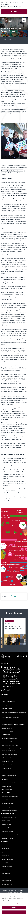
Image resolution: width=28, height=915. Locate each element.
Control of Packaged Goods (8, 807)
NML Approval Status (6, 828)
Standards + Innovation (7, 728)
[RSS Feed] (26, 656)
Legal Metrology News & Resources (10, 796)
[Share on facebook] (8, 596)
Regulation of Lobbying (7, 866)
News (10, 39)
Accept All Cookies (14, 912)
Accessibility (9, 892)
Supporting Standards (7, 708)
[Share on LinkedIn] (15, 596)
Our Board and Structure (7, 859)
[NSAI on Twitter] (21, 656)
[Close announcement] (26, 3)
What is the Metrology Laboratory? (10, 817)
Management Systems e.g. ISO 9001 (10, 745)
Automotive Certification (7, 761)
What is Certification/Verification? (9, 738)
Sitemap (5, 890)
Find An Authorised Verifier (8, 803)
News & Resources (6, 821)
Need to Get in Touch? (7, 870)
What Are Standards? (6, 698)
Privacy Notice (12, 890)
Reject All (14, 907)
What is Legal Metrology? (7, 793)
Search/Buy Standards (7, 705)
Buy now (14, 11)
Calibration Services (6, 824)
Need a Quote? (5, 779)
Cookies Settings (18, 892)
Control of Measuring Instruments (9, 810)
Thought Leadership (6, 880)
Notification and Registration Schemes (10, 717)
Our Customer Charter (7, 884)
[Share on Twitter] (12, 596)
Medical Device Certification (8, 765)
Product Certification (6, 768)
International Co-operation (8, 838)
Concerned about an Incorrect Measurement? (12, 800)
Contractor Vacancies (7, 786)
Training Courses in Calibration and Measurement (13, 835)
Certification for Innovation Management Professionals (14, 783)
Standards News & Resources (8, 701)
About (6, 39)
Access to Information (7, 863)
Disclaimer (20, 890)
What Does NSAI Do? (6, 845)
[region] (14, 904)
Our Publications (5, 856)
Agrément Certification (7, 758)
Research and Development (8, 831)
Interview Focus (5, 877)
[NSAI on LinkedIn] (23, 656)
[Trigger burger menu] (24, 20)
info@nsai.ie (6, 690)
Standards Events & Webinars (8, 732)
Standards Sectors (6, 721)
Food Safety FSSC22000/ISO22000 (9, 754)
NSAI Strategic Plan (6, 873)
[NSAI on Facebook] (15, 656)
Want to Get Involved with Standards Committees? (13, 724)
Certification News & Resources (9, 742)
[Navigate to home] (6, 20)
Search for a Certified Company (9, 775)
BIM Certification (5, 772)
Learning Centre (5, 848)
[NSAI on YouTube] (18, 656)
